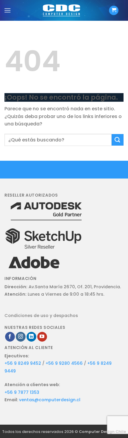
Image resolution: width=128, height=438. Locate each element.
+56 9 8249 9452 (22, 363)
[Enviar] (118, 140)
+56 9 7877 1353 (21, 392)
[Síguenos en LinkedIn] (31, 337)
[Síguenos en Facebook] (10, 337)
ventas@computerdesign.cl (49, 400)
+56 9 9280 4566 (65, 363)
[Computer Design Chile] (61, 10)
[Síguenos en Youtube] (42, 337)
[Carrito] (113, 10)
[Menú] (7, 10)
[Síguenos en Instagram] (21, 337)
